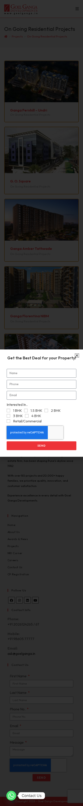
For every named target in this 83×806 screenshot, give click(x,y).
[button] (77, 355)
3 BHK (18, 416)
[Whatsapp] (11, 795)
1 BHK (17, 410)
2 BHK (56, 410)
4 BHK (36, 416)
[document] (41, 403)
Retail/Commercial (27, 421)
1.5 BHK (36, 410)
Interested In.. (17, 404)
